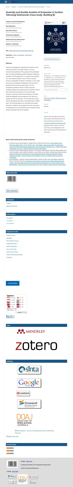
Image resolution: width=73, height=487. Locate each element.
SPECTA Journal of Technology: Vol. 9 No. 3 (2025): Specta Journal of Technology (42, 164)
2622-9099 (15, 471)
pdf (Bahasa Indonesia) (52, 59)
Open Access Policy (12, 252)
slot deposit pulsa (11, 271)
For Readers (9, 218)
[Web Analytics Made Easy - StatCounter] (10, 317)
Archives (13, 7)
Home (7, 7)
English (8, 203)
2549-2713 (29, 461)
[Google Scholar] (29, 388)
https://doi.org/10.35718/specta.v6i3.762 (21, 50)
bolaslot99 (9, 264)
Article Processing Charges (14, 254)
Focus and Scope (11, 249)
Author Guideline (11, 246)
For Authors (9, 221)
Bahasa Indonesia (11, 206)
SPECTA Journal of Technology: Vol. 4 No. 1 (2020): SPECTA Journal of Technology (38, 147)
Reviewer (9, 238)
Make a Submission (12, 191)
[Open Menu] (6, 2)
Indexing (9, 257)
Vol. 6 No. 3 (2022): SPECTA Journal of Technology (31, 7)
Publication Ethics (11, 243)
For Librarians (10, 223)
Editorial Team (10, 235)
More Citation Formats (51, 89)
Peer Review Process (12, 241)
